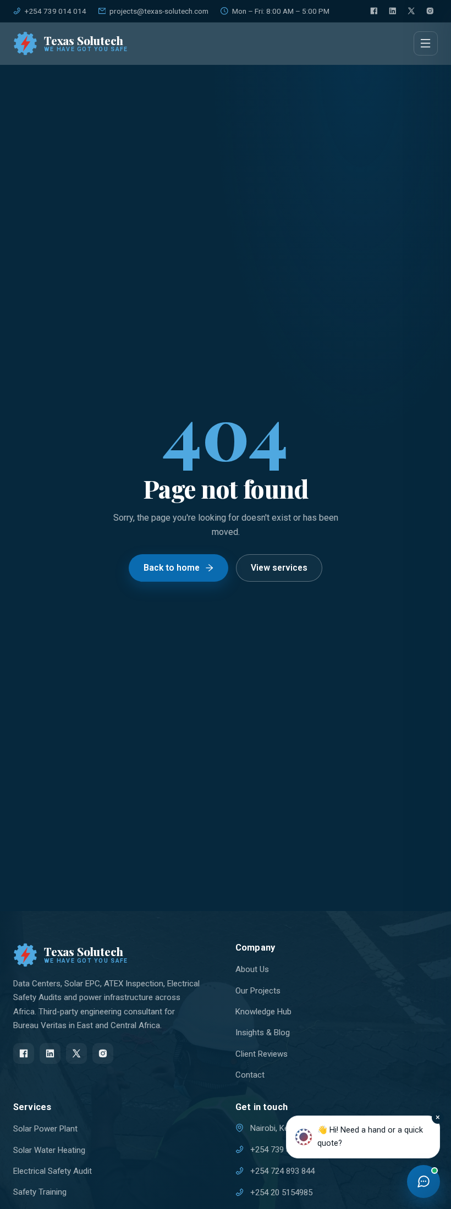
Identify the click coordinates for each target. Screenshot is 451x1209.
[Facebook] (374, 11)
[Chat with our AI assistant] (423, 1181)
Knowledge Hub (263, 1012)
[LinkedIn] (392, 11)
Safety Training (40, 1192)
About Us (252, 969)
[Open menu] (426, 43)
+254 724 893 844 (282, 1171)
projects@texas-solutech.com (158, 11)
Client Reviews (261, 1054)
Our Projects (257, 991)
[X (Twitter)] (411, 11)
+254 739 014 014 (55, 11)
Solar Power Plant (45, 1129)
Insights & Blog (262, 1032)
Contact (250, 1075)
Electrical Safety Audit (52, 1171)
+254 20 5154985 (281, 1192)
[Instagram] (430, 11)
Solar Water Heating (49, 1150)
